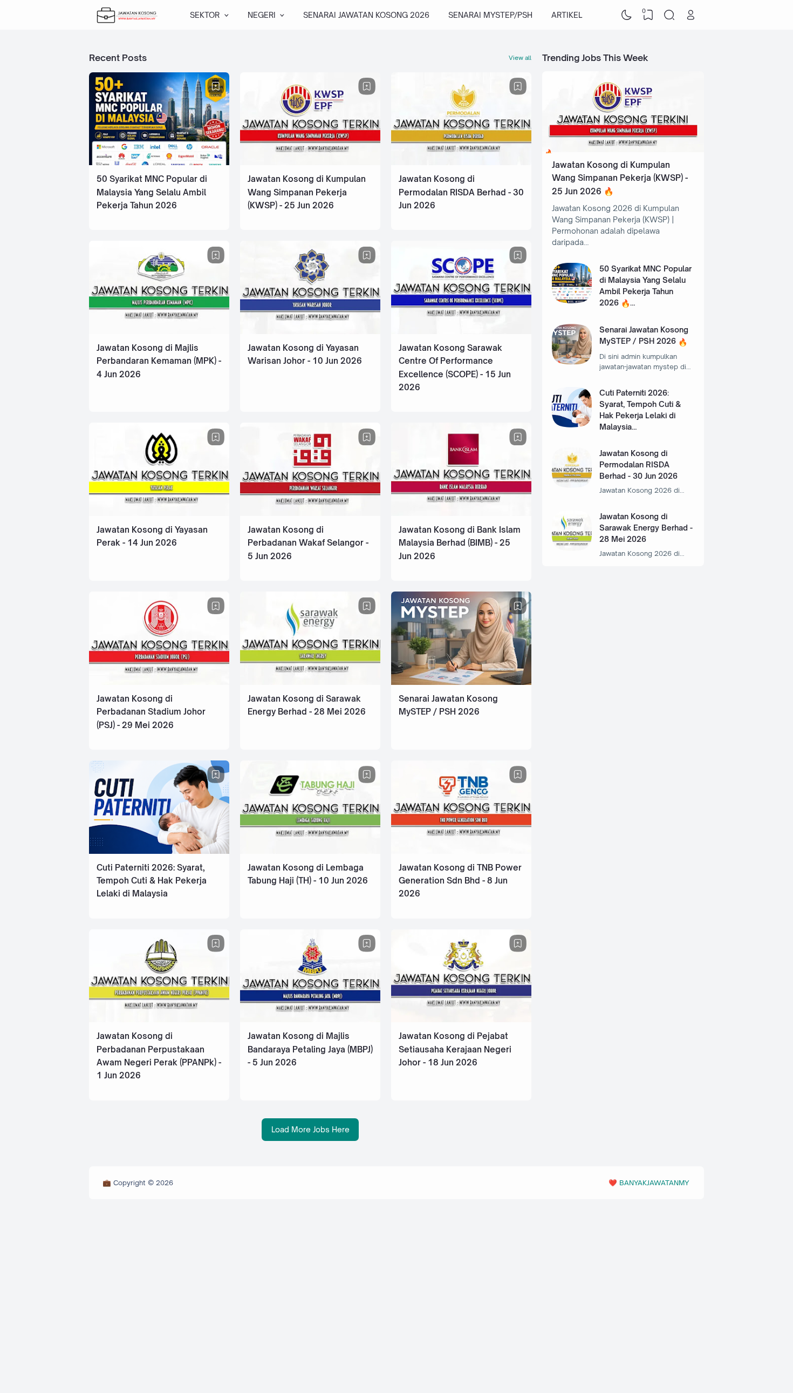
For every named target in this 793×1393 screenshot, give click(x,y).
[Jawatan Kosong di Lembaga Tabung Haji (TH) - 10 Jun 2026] (310, 850)
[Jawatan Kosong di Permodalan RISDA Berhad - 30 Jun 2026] (461, 162)
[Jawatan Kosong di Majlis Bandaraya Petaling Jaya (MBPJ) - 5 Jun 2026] (310, 1019)
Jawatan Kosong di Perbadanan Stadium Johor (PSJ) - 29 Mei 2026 (151, 712)
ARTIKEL (566, 14)
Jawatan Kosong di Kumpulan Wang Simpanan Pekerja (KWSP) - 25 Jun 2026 (307, 192)
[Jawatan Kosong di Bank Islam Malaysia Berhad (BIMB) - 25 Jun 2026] (461, 513)
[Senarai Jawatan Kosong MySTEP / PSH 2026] (461, 682)
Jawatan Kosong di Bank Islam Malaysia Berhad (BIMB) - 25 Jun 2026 (460, 543)
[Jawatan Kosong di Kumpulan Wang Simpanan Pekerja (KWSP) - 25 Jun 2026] (310, 162)
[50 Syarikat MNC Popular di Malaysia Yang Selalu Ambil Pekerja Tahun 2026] (159, 162)
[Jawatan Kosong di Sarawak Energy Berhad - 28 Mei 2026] (310, 682)
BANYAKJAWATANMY (654, 1182)
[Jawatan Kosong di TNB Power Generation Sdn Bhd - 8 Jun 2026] (461, 850)
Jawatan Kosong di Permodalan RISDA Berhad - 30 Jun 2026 (461, 192)
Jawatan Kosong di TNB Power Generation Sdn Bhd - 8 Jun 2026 (460, 880)
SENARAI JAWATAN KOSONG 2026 (366, 14)
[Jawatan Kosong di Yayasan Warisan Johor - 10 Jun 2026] (310, 331)
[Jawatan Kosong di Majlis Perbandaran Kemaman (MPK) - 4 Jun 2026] (159, 331)
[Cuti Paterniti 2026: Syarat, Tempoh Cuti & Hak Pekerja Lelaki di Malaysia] (159, 850)
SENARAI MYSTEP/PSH (490, 14)
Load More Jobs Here (310, 1129)
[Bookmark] (215, 86)
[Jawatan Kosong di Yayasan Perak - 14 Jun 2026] (159, 513)
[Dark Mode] (627, 15)
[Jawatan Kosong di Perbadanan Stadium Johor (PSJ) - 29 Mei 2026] (159, 682)
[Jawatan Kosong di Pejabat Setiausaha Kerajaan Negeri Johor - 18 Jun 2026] (461, 1019)
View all (520, 58)
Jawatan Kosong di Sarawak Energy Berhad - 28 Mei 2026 (646, 527)
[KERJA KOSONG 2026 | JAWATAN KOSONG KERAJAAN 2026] (127, 15)
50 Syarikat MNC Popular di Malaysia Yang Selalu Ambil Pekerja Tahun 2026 (152, 192)
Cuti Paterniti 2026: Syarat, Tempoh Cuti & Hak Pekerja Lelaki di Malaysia (152, 880)
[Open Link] (690, 15)
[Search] (669, 15)
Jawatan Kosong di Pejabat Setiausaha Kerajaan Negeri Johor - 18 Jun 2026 (455, 1049)
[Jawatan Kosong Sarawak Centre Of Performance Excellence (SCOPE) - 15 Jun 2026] (461, 331)
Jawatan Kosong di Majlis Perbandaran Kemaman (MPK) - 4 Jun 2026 (159, 361)
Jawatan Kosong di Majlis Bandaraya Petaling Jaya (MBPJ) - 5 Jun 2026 (310, 1049)
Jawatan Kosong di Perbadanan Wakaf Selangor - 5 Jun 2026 (308, 543)
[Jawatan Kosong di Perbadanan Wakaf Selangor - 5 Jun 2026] (310, 513)
